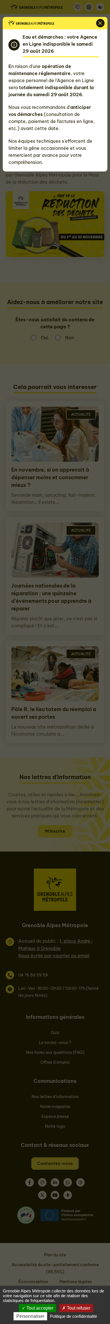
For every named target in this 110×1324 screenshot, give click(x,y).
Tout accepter (39, 1308)
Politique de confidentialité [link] (73, 1316)
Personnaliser (30, 1316)
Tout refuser (78, 1308)
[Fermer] (100, 23)
